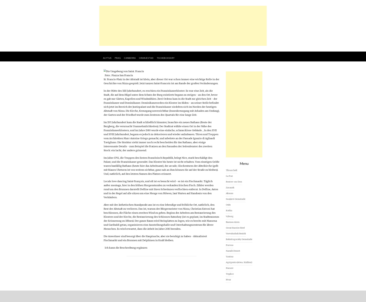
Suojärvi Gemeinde (235, 199)
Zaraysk (230, 187)
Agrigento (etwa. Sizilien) (239, 262)
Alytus (107, 58)
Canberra (130, 58)
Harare (229, 268)
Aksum (229, 193)
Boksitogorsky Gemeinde (239, 239)
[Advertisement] (183, 26)
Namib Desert (233, 251)
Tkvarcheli (231, 170)
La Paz (229, 176)
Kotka (229, 210)
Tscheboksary (166, 58)
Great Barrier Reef (235, 228)
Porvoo (229, 245)
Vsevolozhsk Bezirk (236, 233)
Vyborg (229, 216)
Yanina (229, 256)
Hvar (228, 279)
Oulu (228, 204)
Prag (118, 58)
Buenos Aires (232, 222)
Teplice (230, 274)
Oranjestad (146, 58)
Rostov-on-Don (234, 181)
